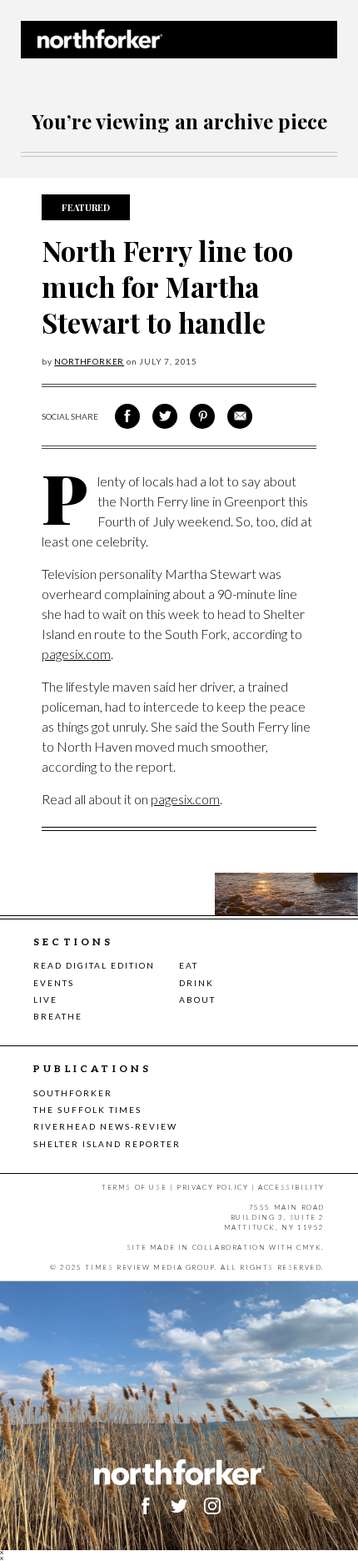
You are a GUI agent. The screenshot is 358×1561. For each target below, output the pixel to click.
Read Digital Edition (94, 965)
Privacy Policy (212, 1187)
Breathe (57, 1016)
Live (45, 1000)
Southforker (72, 1093)
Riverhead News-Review (105, 1126)
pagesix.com (76, 654)
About (197, 1000)
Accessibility (291, 1187)
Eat (188, 965)
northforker (89, 361)
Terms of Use (134, 1187)
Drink (196, 983)
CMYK (308, 1247)
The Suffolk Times (87, 1110)
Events (53, 983)
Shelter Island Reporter (107, 1144)
